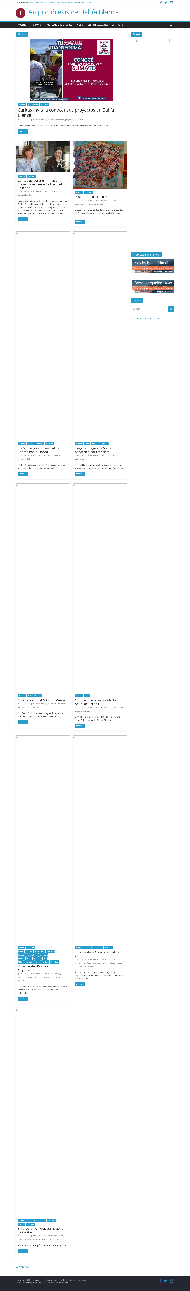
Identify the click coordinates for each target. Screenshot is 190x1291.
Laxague (37, 977)
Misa (37, 962)
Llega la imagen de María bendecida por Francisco (93, 450)
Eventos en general (35, 444)
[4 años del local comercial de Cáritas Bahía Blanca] (43, 233)
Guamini (37, 958)
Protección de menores (59, 24)
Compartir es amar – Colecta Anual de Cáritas (95, 702)
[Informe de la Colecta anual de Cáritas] (100, 737)
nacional (41, 1239)
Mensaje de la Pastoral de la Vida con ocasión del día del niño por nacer (58, 2)
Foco (87, 444)
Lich (43, 977)
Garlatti (30, 977)
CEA (29, 696)
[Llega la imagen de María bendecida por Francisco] (100, 233)
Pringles (28, 195)
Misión (95, 444)
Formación (37, 24)
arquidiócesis (80, 963)
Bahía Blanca (81, 948)
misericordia (59, 120)
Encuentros (32, 955)
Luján (77, 459)
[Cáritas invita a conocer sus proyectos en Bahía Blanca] (71, 40)
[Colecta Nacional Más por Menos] (43, 485)
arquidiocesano (54, 973)
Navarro (49, 977)
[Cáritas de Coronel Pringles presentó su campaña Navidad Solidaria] (43, 142)
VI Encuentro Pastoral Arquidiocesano (33, 968)
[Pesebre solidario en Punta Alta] (100, 142)
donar (63, 704)
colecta (57, 704)
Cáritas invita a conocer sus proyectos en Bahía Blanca (66, 112)
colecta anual (80, 711)
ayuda (60, 1236)
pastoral (56, 977)
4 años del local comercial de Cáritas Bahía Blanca (38, 450)
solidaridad (78, 120)
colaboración (80, 204)
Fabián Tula (95, 200)
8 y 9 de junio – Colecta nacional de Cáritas (41, 1230)
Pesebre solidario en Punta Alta (97, 197)
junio (88, 711)
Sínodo (79, 24)
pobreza (34, 707)
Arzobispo (23, 948)
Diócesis (21, 24)
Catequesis (39, 951)
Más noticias (33, 105)
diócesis (111, 963)
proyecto (68, 120)
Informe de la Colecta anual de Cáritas (97, 954)
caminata (108, 455)
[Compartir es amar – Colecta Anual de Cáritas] (100, 485)
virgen (82, 459)
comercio (56, 455)
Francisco (117, 455)
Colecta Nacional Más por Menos (41, 700)
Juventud (29, 962)
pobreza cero (80, 966)
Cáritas (22, 105)
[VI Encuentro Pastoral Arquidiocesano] (43, 737)
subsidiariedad (24, 459)
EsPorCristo (58, 191)
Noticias (44, 105)
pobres (49, 1239)
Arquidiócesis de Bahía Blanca (73, 12)
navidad (21, 195)
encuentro (22, 977)
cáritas (50, 120)
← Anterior (22, 1266)
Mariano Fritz (38, 120)
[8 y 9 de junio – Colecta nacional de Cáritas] (43, 1009)
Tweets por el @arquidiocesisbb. (145, 318)
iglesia (118, 963)
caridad (106, 200)
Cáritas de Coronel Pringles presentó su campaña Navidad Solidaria (40, 184)
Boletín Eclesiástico (97, 24)
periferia (21, 981)
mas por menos (24, 707)
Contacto (117, 24)
